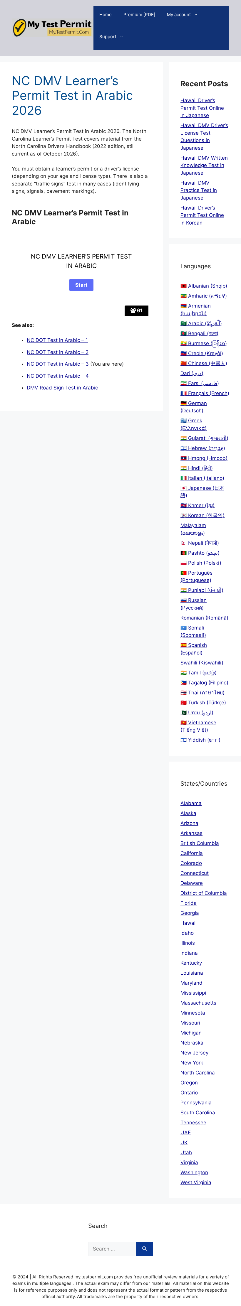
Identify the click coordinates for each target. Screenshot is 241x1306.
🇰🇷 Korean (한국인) (202, 515)
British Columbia (199, 843)
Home (105, 14)
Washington (194, 1172)
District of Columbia (203, 893)
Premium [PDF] (139, 14)
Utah (186, 1152)
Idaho (187, 933)
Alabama (191, 803)
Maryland (191, 983)
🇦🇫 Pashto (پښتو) (200, 553)
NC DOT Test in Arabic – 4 (58, 376)
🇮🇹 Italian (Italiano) (202, 478)
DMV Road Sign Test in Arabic (62, 388)
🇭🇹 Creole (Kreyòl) (201, 353)
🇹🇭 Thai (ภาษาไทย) (202, 693)
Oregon (189, 1083)
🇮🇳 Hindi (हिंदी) (196, 468)
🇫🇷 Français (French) (204, 393)
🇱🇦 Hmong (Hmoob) (203, 458)
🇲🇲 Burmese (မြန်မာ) (203, 343)
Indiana (189, 953)
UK (184, 1142)
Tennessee (193, 1123)
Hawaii (188, 923)
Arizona (189, 823)
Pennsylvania (196, 1103)
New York (191, 1063)
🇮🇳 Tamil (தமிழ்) (198, 673)
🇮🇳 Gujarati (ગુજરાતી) (204, 438)
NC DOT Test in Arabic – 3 (58, 364)
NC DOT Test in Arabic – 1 (57, 340)
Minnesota (192, 1013)
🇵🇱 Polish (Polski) (200, 563)
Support (107, 36)
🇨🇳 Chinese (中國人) (203, 363)
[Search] (144, 1249)
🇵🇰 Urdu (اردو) (196, 713)
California (191, 853)
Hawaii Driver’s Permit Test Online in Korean (202, 215)
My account (179, 14)
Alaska (188, 813)
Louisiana (191, 973)
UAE (185, 1132)
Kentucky (191, 963)
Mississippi (193, 993)
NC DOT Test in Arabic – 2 (57, 352)
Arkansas (191, 833)
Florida (188, 903)
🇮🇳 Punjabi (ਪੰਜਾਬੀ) (201, 590)
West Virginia (195, 1182)
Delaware (191, 883)
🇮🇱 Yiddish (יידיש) (200, 740)
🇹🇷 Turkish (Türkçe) (203, 703)
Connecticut (194, 873)
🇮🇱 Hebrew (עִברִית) (202, 448)
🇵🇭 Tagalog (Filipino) (204, 683)
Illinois (188, 943)
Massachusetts (198, 1003)
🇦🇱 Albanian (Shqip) (203, 286)
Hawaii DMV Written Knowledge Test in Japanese (204, 165)
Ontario (189, 1093)
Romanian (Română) (204, 618)
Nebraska (191, 1043)
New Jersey (194, 1053)
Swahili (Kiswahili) (201, 663)
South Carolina (197, 1113)
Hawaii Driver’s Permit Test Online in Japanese (202, 107)
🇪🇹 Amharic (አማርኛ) (203, 296)
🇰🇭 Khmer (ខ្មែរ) (197, 505)
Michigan (191, 1033)
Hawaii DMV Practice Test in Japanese (198, 190)
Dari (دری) (191, 373)
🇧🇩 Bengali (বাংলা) (199, 333)
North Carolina (197, 1073)
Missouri (190, 1023)
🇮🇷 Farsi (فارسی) (199, 383)
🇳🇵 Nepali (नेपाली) (199, 543)
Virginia (189, 1162)
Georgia (189, 913)
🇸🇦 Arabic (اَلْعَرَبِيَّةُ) (201, 323)
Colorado (191, 863)
